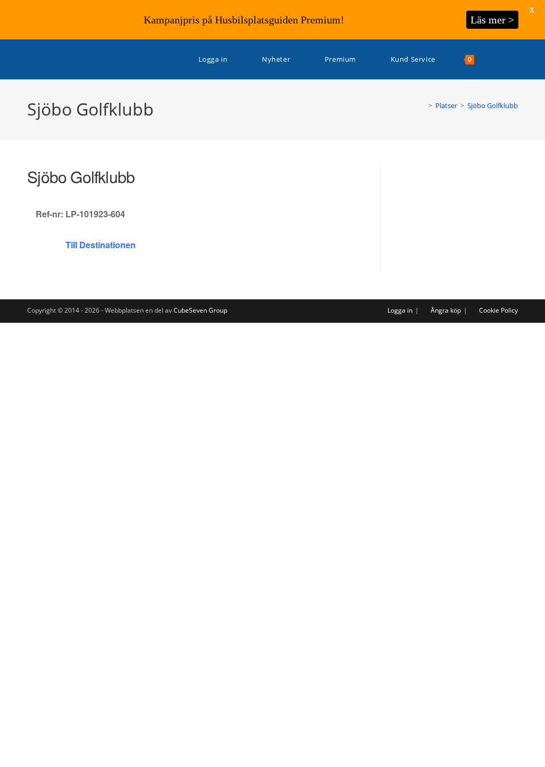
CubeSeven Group (200, 310)
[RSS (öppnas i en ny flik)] (515, 59)
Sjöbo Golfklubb (492, 105)
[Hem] (422, 105)
